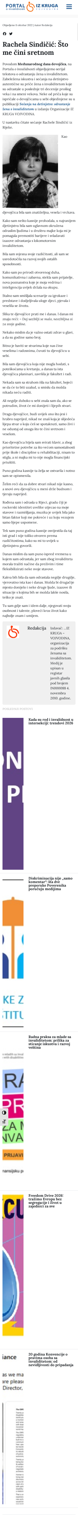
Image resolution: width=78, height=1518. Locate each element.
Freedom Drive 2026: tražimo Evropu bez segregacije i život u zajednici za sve (45, 1200)
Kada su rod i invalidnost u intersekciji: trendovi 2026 (50, 721)
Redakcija (47, 25)
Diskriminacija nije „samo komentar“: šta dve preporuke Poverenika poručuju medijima (50, 883)
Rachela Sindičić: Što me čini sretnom (35, 48)
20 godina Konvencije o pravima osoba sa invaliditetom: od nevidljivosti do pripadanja (50, 1359)
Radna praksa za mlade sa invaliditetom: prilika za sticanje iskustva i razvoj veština (49, 1042)
